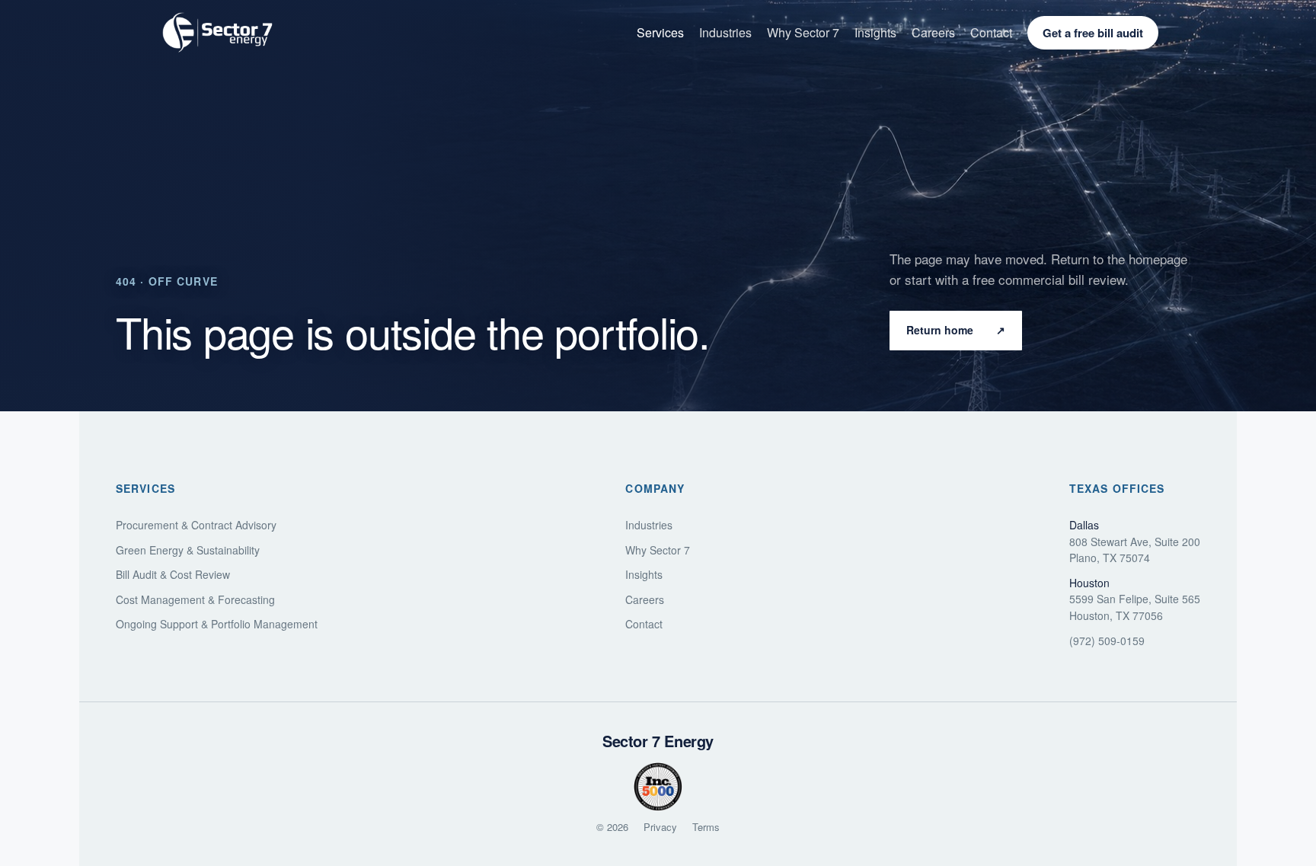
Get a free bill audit (1093, 32)
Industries (725, 32)
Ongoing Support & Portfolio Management (217, 624)
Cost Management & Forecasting (195, 600)
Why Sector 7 (803, 32)
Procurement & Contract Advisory (196, 525)
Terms (706, 827)
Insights (875, 32)
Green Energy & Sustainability (188, 550)
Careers (933, 32)
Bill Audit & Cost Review (173, 574)
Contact (991, 32)
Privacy (660, 827)
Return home (955, 329)
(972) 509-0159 (1107, 641)
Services (660, 32)
